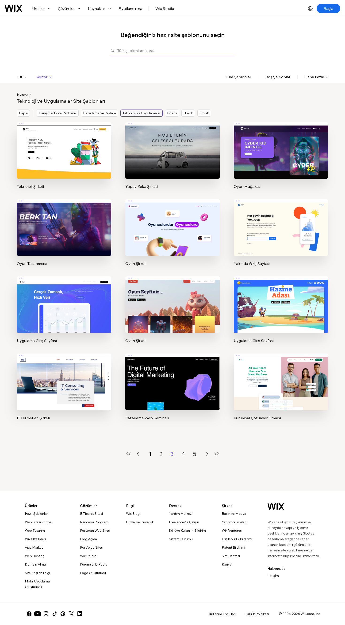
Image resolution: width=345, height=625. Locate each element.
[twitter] (71, 613)
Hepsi (23, 113)
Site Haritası (231, 556)
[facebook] (29, 613)
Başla (328, 8)
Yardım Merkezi (180, 513)
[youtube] (37, 613)
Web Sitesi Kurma (38, 522)
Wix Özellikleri (35, 539)
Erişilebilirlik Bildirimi (237, 539)
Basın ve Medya (234, 513)
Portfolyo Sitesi (92, 547)
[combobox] (176, 50)
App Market (34, 547)
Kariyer (227, 564)
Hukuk (188, 113)
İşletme (22, 95)
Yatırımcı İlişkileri (234, 522)
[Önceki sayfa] (138, 454)
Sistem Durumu (181, 539)
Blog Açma (88, 539)
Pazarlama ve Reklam (99, 113)
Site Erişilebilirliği (37, 573)
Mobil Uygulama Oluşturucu (37, 584)
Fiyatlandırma (130, 8)
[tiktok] (54, 613)
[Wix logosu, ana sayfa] (13, 8)
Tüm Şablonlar (238, 77)
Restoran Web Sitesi (95, 530)
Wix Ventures (232, 530)
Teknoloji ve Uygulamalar (142, 113)
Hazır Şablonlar (36, 513)
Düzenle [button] (64, 146)
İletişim (273, 576)
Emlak (204, 113)
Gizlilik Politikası (257, 614)
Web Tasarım (35, 530)
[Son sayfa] (216, 453)
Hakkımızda (276, 568)
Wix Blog (133, 513)
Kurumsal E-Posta (93, 564)
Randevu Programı (94, 522)
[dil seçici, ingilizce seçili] (310, 8)
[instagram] (46, 613)
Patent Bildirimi (233, 547)
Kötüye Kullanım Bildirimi (188, 530)
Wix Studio (164, 8)
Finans (172, 113)
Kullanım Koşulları (222, 614)
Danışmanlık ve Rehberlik (58, 113)
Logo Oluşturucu (93, 573)
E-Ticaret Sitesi (91, 513)
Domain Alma (35, 564)
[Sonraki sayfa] (207, 454)
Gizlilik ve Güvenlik (140, 522)
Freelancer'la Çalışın (184, 522)
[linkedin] (80, 613)
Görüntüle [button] (64, 159)
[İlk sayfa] (128, 453)
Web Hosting (35, 556)
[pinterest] (63, 613)
